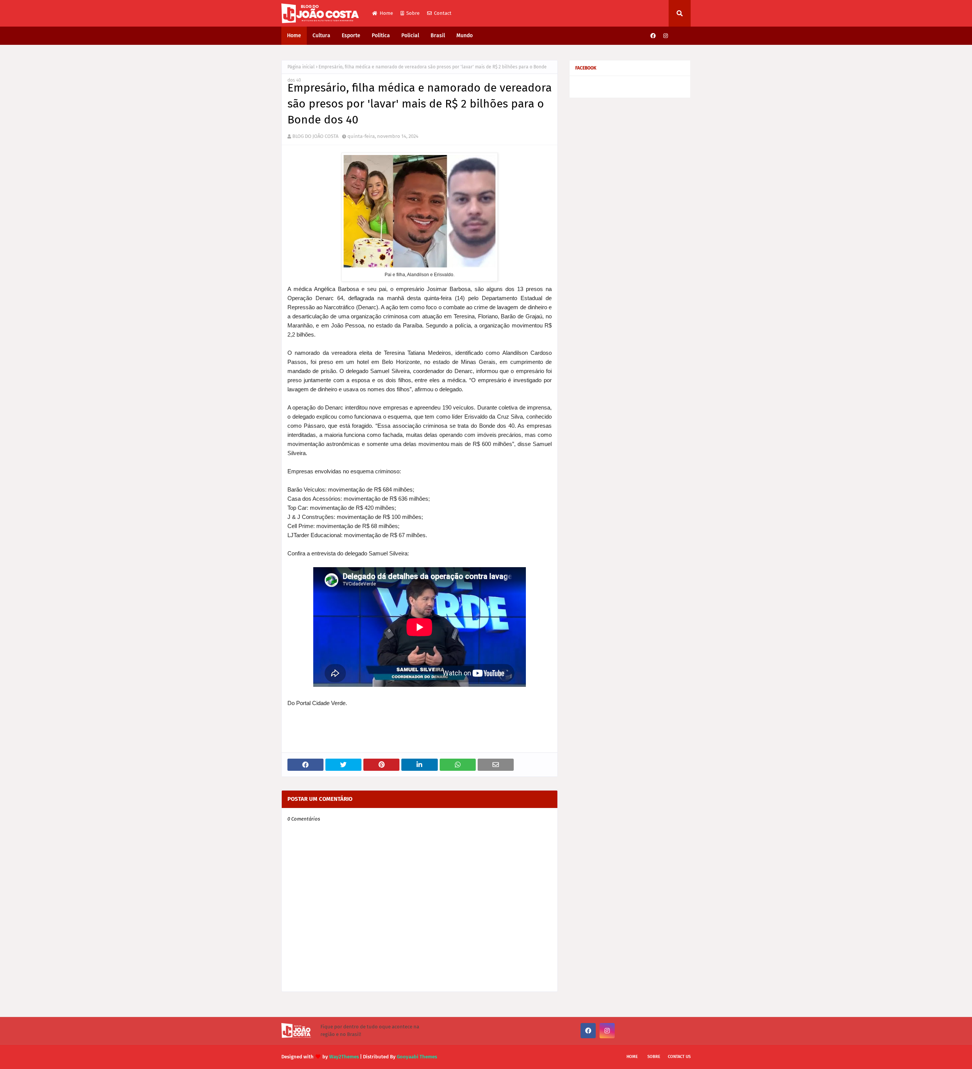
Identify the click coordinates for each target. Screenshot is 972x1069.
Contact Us (679, 1056)
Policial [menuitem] (410, 35)
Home (386, 13)
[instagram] (665, 36)
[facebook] (653, 36)
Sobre (413, 13)
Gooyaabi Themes (417, 1057)
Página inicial (301, 67)
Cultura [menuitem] (321, 35)
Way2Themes (344, 1057)
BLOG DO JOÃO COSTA (315, 136)
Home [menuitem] (294, 35)
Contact (442, 13)
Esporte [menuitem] (351, 35)
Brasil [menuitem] (438, 35)
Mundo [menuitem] (464, 35)
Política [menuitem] (381, 35)
